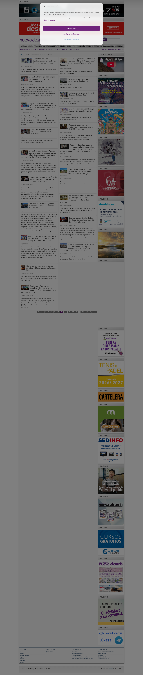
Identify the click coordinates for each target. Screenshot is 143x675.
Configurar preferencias (71, 34)
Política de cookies (49, 20)
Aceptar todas (71, 28)
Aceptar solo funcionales (71, 39)
